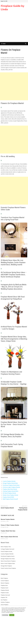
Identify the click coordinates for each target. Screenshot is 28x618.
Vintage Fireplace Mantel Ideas (10, 483)
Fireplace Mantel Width (8, 497)
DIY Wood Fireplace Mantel (9, 493)
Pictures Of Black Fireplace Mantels (10, 525)
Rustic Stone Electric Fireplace (8, 561)
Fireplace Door (4, 585)
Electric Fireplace (5, 583)
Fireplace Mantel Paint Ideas (8, 531)
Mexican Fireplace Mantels (8, 519)
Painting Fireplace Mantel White (10, 491)
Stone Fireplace (4, 604)
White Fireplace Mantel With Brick (9, 536)
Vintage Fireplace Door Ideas (8, 558)
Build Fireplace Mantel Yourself (10, 499)
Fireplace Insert (4, 588)
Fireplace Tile (4, 597)
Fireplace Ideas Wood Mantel (10, 489)
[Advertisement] (14, 27)
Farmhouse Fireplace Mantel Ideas (11, 485)
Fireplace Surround (5, 595)
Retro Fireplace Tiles (6, 546)
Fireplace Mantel (5, 590)
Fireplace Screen (5, 592)
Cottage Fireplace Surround (7, 549)
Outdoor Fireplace (5, 602)
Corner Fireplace (5, 580)
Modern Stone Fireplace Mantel (10, 495)
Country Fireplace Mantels (9, 481)
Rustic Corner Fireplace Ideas (8, 563)
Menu (4, 43)
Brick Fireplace (4, 578)
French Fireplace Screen (6, 551)
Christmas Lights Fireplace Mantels (11, 487)
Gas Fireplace (4, 600)
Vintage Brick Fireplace (6, 566)
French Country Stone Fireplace (8, 568)
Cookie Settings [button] (5, 615)
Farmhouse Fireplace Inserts (7, 556)
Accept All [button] (11, 615)
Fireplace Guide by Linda (12, 7)
